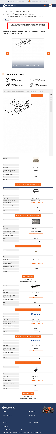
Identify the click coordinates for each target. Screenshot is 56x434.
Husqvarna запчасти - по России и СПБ (37, 10)
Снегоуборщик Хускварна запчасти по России (17, 11)
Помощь (5, 423)
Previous (7, 53)
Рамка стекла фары (35, 201)
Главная (5, 411)
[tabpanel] (27, 54)
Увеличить (28, 69)
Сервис (31, 419)
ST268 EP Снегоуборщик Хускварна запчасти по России (20, 13)
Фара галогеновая (36, 231)
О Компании (32, 415)
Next (48, 53)
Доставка (12, 2)
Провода (35, 348)
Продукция (32, 411)
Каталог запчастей (19, 10)
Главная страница (7, 10)
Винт (36, 262)
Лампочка (36, 379)
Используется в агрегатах (36, 172)
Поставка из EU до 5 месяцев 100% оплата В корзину (28, 185)
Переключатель (36, 322)
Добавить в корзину (28, 276)
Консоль (36, 170)
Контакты (22, 2)
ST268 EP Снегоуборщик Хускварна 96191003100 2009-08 (20, 14)
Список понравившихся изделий (38, 1)
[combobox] (28, 91)
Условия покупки (33, 423)
